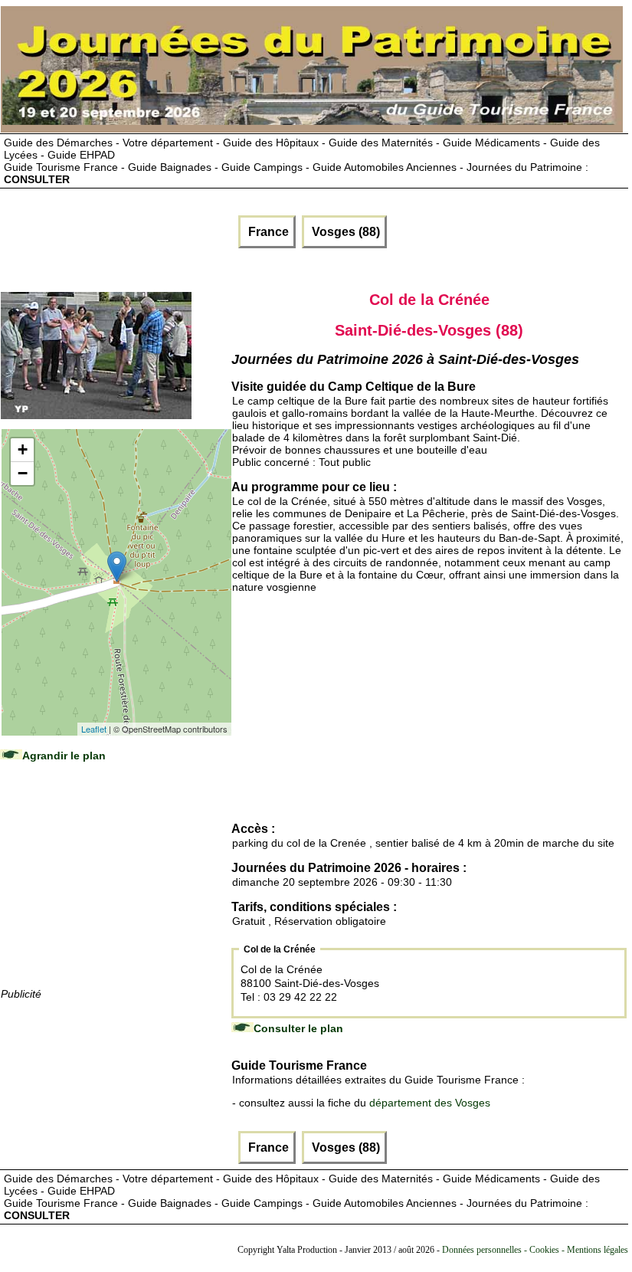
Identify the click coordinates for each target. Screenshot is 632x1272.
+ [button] (23, 449)
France (267, 231)
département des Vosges (429, 1103)
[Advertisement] (116, 889)
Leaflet (93, 729)
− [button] (23, 473)
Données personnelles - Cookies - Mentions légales (535, 1249)
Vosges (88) (344, 231)
